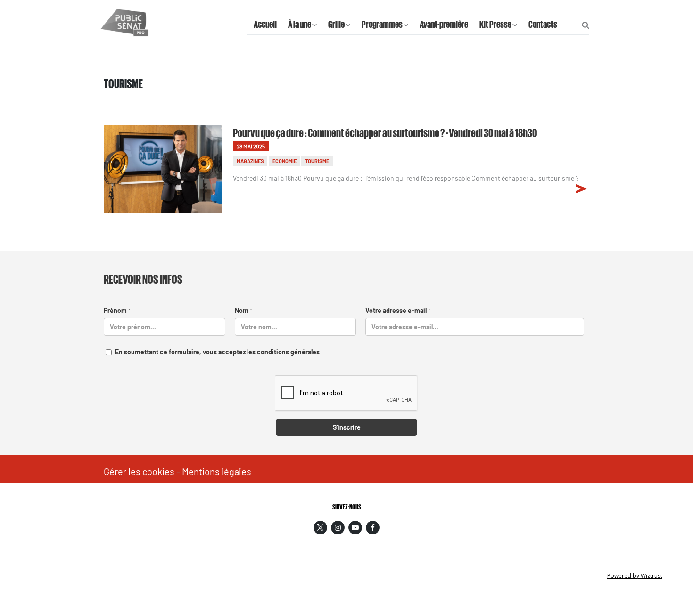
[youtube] (355, 527)
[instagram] (338, 527)
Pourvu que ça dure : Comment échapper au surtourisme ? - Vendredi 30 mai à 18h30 (385, 132)
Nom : (243, 310)
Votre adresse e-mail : (397, 310)
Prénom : (117, 310)
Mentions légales (216, 471)
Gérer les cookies (139, 471)
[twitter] (320, 527)
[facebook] (373, 527)
